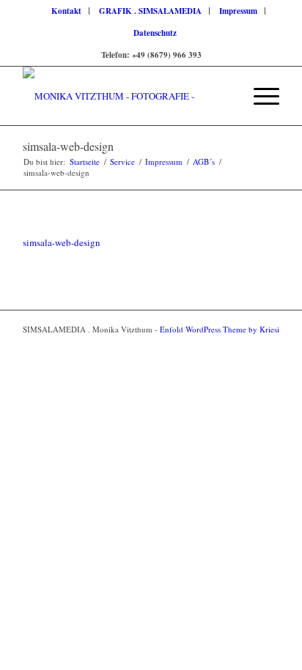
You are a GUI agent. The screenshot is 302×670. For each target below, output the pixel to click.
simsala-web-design (68, 146)
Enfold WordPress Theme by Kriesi (219, 329)
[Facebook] (246, 345)
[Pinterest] (268, 345)
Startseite (85, 161)
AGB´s (204, 161)
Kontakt (66, 11)
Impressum (238, 11)
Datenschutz (155, 33)
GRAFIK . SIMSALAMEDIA (150, 11)
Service (122, 161)
